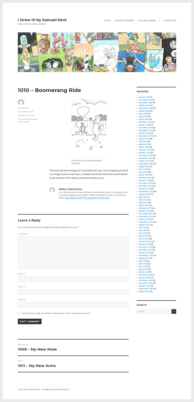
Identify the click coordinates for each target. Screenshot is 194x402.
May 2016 (143, 114)
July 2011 (142, 261)
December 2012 (145, 214)
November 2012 (145, 216)
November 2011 (145, 250)
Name (21, 274)
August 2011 (144, 258)
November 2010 (145, 283)
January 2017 (144, 97)
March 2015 (143, 147)
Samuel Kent (23, 108)
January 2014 (144, 180)
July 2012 (142, 228)
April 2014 (143, 172)
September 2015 (146, 136)
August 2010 (144, 291)
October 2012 (144, 219)
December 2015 (145, 128)
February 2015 (145, 150)
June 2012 (143, 230)
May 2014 (143, 169)
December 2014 (145, 155)
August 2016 (144, 111)
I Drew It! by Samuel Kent (42, 20)
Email (21, 287)
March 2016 (143, 119)
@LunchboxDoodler (74, 198)
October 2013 (144, 189)
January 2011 (144, 278)
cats (19, 119)
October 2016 (144, 105)
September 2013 (146, 191)
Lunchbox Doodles (124, 20)
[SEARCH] (174, 311)
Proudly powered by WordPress (56, 389)
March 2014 (144, 175)
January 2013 (144, 211)
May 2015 (143, 141)
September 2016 (146, 108)
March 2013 (144, 205)
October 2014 (144, 161)
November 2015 (145, 130)
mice (20, 122)
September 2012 (146, 222)
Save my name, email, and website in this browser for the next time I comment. (55, 313)
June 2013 (143, 197)
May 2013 (143, 200)
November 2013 (145, 186)
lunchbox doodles (30, 119)
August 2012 (144, 225)
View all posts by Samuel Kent (96, 198)
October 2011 (144, 253)
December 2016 (145, 100)
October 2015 (144, 133)
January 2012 (144, 244)
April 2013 (143, 203)
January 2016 (144, 125)
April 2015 (143, 144)
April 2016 (143, 116)
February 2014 (145, 178)
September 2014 (146, 164)
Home (107, 20)
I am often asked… (147, 20)
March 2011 (143, 272)
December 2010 (145, 280)
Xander (26, 122)
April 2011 (143, 269)
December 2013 (145, 183)
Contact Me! (170, 20)
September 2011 (146, 255)
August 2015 (144, 139)
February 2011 (145, 275)
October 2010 (144, 286)
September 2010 (146, 289)
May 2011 (143, 266)
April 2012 (143, 236)
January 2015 (144, 153)
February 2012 (145, 241)
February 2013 (145, 208)
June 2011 (143, 264)
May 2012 (143, 233)
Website (22, 300)
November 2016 (145, 103)
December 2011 (145, 247)
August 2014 (144, 166)
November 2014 (145, 158)
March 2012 (144, 239)
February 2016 (145, 122)
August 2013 (144, 194)
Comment (23, 234)
